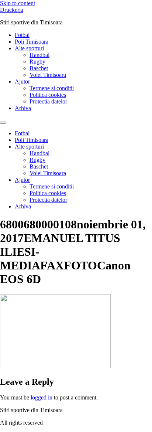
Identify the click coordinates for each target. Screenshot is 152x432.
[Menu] (3, 123)
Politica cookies (48, 95)
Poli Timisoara (31, 41)
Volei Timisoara (48, 75)
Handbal (39, 55)
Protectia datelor (48, 101)
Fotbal (22, 35)
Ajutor (22, 81)
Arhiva (23, 108)
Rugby (37, 61)
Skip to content (17, 3)
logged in (41, 397)
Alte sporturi (29, 48)
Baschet (39, 68)
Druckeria (11, 10)
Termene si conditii (52, 88)
